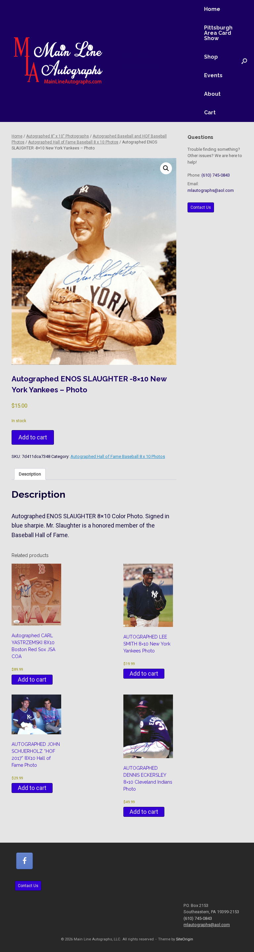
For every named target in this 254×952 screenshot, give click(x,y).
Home (212, 9)
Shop (211, 57)
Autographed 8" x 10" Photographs (57, 136)
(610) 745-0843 (215, 175)
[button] (244, 61)
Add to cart (33, 437)
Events (213, 75)
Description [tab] (30, 474)
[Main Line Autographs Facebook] (24, 861)
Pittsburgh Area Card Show (218, 33)
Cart (210, 112)
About (212, 94)
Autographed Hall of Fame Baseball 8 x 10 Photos (73, 142)
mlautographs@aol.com (211, 190)
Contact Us (200, 207)
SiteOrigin (184, 939)
